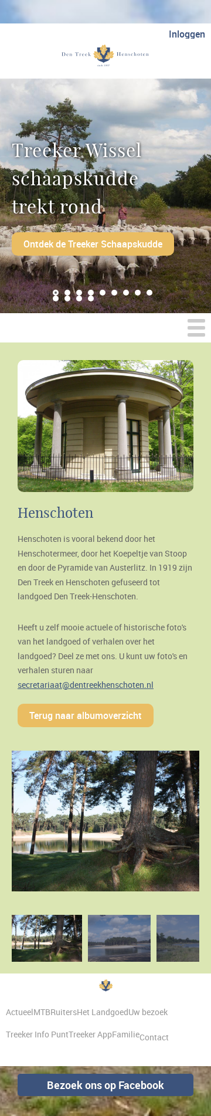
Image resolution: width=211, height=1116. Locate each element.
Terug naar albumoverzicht (85, 715)
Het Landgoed (102, 1011)
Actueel (19, 1011)
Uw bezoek (148, 1011)
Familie (125, 1034)
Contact (154, 1037)
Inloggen (187, 34)
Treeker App (90, 1034)
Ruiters (63, 1011)
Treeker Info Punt (37, 1034)
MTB (41, 1011)
